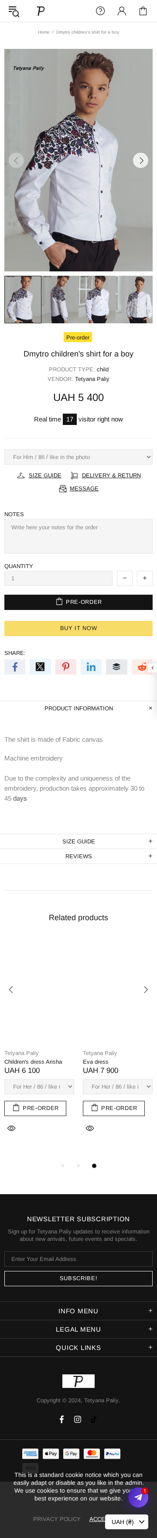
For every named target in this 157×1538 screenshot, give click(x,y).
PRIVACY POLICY (57, 1519)
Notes (14, 514)
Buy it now (78, 628)
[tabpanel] (39, 1045)
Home (44, 32)
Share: (15, 653)
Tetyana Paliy (41, 10)
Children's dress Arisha (33, 1061)
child (103, 369)
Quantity (18, 566)
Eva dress (96, 1061)
